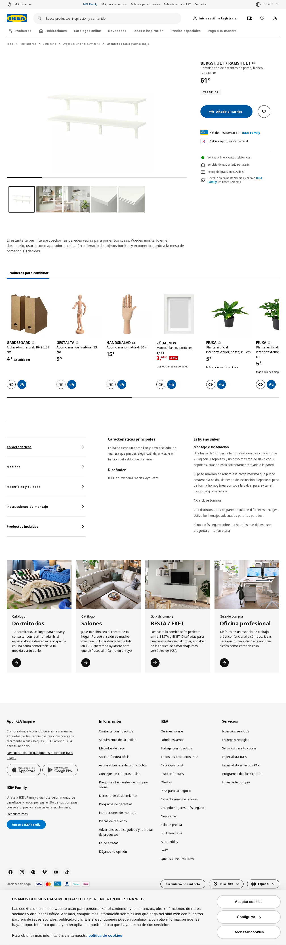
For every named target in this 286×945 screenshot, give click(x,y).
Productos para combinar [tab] (28, 273)
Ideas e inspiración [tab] (148, 31)
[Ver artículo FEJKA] (229, 314)
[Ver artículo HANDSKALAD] (129, 314)
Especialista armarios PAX (240, 765)
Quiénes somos (172, 731)
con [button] (235, 133)
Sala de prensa (171, 825)
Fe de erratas (108, 843)
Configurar (246, 917)
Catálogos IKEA (172, 765)
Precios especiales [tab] (186, 31)
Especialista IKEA (234, 757)
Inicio (10, 43)
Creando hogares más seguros (183, 808)
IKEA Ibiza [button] (20, 4)
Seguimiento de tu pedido (118, 740)
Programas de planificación (241, 774)
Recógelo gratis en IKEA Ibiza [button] (226, 172)
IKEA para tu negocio (114, 4)
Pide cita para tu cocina (145, 4)
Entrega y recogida (235, 740)
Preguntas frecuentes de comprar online (123, 784)
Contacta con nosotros (116, 731)
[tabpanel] (193, 490)
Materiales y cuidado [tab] (23, 487)
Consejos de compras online (119, 774)
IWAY (164, 850)
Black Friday (169, 842)
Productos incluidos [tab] (22, 526)
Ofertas (166, 782)
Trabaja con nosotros (176, 748)
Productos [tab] (23, 31)
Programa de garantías (115, 804)
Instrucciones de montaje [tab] (27, 506)
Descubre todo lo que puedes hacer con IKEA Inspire (40, 755)
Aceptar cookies (249, 902)
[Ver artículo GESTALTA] (79, 314)
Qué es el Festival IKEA (177, 858)
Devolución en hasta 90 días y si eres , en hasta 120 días (235, 180)
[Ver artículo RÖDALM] (179, 314)
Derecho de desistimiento (118, 795)
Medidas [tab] (13, 467)
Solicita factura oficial (114, 757)
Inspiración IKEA (172, 774)
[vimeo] (44, 872)
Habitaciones (28, 43)
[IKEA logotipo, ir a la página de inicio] (17, 18)
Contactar (200, 4)
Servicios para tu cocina (239, 748)
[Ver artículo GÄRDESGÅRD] (29, 314)
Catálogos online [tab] (87, 31)
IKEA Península (171, 833)
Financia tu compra (236, 782)
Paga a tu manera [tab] (222, 31)
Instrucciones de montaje (117, 812)
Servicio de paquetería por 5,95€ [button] (229, 165)
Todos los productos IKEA (179, 757)
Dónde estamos (172, 740)
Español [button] (268, 4)
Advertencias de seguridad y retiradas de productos (126, 832)
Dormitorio (49, 43)
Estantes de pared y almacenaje (128, 43)
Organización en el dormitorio (81, 43)
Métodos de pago (112, 748)
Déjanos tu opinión (113, 851)
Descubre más (17, 814)
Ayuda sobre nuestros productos (123, 765)
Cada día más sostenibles (179, 799)
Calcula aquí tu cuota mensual (229, 141)
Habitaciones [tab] (56, 31)
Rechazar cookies (248, 932)
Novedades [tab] (117, 31)
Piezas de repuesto (113, 821)
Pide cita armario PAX (177, 4)
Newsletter (169, 816)
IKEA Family (90, 4)
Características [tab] (19, 447)
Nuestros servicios (235, 731)
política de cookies (105, 935)
